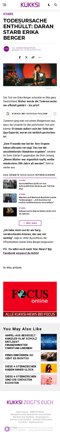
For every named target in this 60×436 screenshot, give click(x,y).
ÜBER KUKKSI (37, 412)
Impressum (22, 412)
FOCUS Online (45, 427)
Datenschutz (36, 422)
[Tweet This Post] (26, 57)
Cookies (23, 422)
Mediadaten (42, 417)
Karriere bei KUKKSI (20, 419)
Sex (5, 132)
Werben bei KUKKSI (23, 417)
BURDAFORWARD (27, 427)
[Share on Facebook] (20, 57)
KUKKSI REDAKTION (25, 48)
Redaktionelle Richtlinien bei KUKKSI (31, 414)
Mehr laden (31, 223)
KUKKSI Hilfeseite (42, 419)
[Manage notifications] (7, 429)
